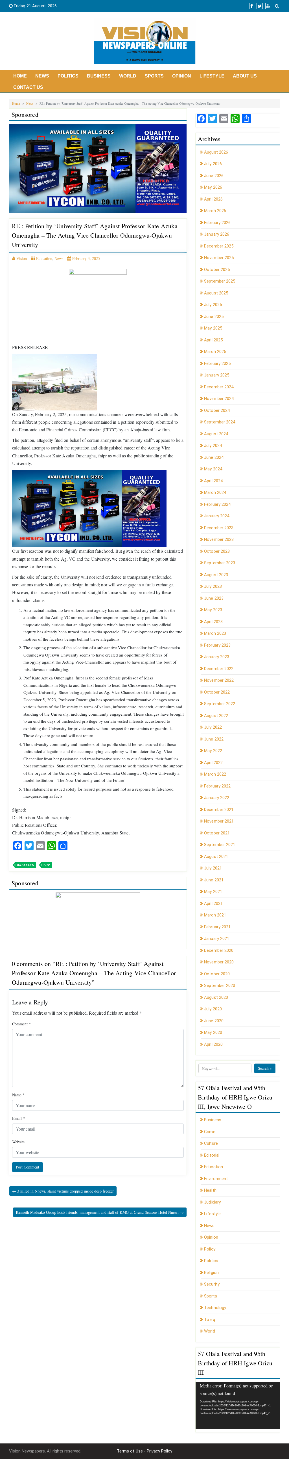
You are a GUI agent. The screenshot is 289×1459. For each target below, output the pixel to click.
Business (99, 76)
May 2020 (213, 1032)
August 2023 (216, 574)
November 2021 (219, 821)
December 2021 (218, 809)
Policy (209, 1249)
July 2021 (213, 868)
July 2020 (213, 1009)
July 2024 (213, 445)
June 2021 (214, 880)
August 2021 (216, 856)
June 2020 (214, 1020)
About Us (245, 76)
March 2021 (215, 915)
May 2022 (213, 750)
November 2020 (219, 962)
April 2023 (213, 621)
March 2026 (215, 210)
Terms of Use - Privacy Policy (144, 1451)
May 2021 (213, 891)
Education (44, 258)
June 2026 (214, 175)
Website (18, 1141)
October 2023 (217, 551)
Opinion (181, 76)
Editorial (211, 1155)
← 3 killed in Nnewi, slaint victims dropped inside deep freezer (63, 1191)
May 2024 (213, 469)
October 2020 (217, 973)
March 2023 (215, 633)
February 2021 (217, 926)
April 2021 (213, 903)
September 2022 (219, 703)
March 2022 (215, 774)
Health (210, 1190)
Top (46, 865)
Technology (215, 1307)
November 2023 (219, 539)
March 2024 (215, 492)
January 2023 (216, 656)
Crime (209, 1131)
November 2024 (219, 398)
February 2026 (217, 222)
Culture (211, 1143)
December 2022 (218, 668)
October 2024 (217, 410)
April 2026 (213, 199)
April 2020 (213, 1044)
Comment (21, 1024)
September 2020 (219, 985)
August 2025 (216, 293)
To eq (209, 1319)
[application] (238, 1405)
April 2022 (213, 762)
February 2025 (217, 363)
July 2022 (213, 727)
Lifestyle (212, 76)
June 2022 (214, 739)
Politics (68, 76)
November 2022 (219, 680)
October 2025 (217, 269)
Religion (211, 1272)
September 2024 (219, 422)
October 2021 (217, 833)
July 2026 (213, 163)
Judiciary (212, 1202)
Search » (265, 1068)
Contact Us (28, 87)
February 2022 (217, 786)
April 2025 (213, 340)
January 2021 (216, 938)
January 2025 (216, 375)
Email (18, 1118)
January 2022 (216, 797)
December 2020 (218, 950)
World (127, 76)
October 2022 (217, 692)
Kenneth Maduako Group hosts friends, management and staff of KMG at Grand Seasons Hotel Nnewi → (100, 1212)
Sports (154, 76)
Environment (216, 1178)
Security (212, 1284)
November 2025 (219, 257)
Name (18, 1095)
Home (20, 76)
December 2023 (218, 527)
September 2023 (219, 562)
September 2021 (219, 844)
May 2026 (213, 187)
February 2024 (217, 504)
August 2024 (216, 433)
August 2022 (216, 715)
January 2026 (216, 234)
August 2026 (216, 152)
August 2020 (216, 997)
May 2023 (213, 609)
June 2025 (214, 316)
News (42, 76)
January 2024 (216, 515)
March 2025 (215, 351)
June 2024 (214, 457)
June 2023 (214, 598)
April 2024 (213, 480)
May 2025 (213, 328)
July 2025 (213, 304)
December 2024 (218, 387)
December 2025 (218, 246)
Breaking (25, 865)
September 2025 (219, 281)
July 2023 (213, 586)
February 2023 (217, 645)
